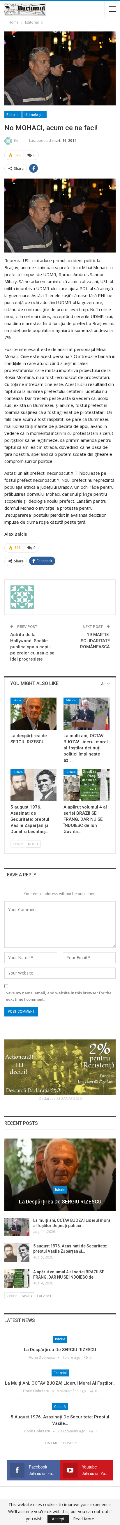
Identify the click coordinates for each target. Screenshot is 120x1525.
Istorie (17, 700)
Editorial (13, 115)
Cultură (17, 772)
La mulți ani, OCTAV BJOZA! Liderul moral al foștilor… (60, 1383)
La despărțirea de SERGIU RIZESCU (60, 1202)
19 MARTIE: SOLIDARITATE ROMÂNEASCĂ (95, 640)
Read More (83, 1519)
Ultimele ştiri (34, 115)
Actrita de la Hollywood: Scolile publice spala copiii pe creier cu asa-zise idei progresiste (32, 647)
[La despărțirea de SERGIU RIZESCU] (33, 714)
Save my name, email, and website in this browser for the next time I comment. (59, 996)
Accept (58, 1519)
